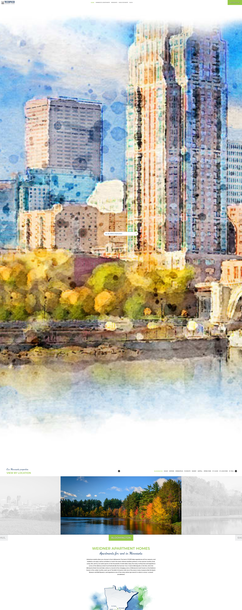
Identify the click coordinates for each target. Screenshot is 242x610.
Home (92, 2)
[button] (158, 471)
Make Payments (124, 2)
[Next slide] (236, 471)
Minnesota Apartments (103, 2)
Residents (114, 2)
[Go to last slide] (119, 471)
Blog (131, 2)
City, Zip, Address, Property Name (113, 233)
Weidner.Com (236, 2)
